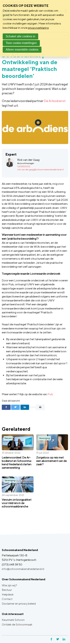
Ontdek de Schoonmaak (17, 624)
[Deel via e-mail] (32, 407)
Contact (7, 599)
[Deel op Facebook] (6, 407)
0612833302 (23, 166)
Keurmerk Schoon (13, 620)
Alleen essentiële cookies (22, 49)
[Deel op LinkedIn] (24, 407)
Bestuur (7, 590)
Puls (50, 394)
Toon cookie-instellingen (21, 42)
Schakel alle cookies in (20, 36)
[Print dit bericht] (40, 407)
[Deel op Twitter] (15, 407)
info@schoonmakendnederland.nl (23, 569)
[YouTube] (67, 639)
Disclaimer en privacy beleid (19, 603)
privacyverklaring (38, 27)
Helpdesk (8, 594)
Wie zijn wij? (9, 585)
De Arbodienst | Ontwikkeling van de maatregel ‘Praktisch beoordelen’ (29, 65)
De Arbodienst (55, 101)
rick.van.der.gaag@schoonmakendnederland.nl (40, 169)
